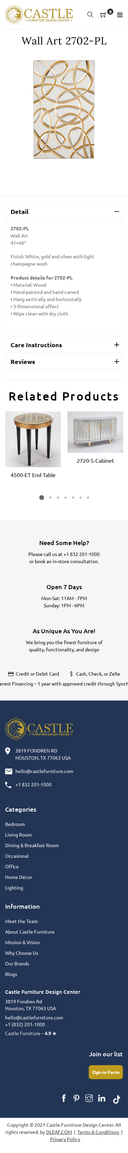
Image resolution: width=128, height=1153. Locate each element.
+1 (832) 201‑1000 (25, 1024)
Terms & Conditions (98, 1132)
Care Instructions (36, 345)
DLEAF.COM (59, 1132)
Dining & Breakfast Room (32, 845)
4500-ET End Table (33, 474)
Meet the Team (21, 921)
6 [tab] (80, 498)
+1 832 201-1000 (81, 554)
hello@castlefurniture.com (44, 771)
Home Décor (18, 877)
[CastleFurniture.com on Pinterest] (76, 1098)
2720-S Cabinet (95, 460)
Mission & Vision (22, 942)
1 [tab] (41, 497)
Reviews (23, 361)
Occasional (17, 856)
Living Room (18, 834)
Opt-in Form (105, 1072)
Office (12, 866)
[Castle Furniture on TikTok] (117, 1098)
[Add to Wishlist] (50, 422)
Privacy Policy (65, 1139)
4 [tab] (65, 498)
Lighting (14, 887)
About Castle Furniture (30, 931)
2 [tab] (50, 498)
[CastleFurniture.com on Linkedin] (101, 1098)
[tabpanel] (33, 445)
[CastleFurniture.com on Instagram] (89, 1098)
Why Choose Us (21, 953)
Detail (20, 211)
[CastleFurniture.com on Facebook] (64, 1098)
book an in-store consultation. (67, 561)
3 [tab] (58, 498)
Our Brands (17, 963)
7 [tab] (88, 498)
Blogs (11, 974)
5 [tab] (73, 498)
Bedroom (15, 824)
